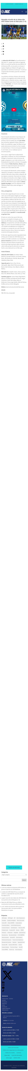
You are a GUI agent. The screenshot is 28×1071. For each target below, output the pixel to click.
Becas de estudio (20, 920)
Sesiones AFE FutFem (13, 944)
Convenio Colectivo (6, 927)
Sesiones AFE (4, 944)
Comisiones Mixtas (5, 925)
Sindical (20, 944)
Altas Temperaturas (21, 918)
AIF (14, 918)
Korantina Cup (5, 935)
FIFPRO (22, 930)
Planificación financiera (6, 939)
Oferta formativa (5, 937)
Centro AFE (4, 923)
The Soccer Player (14, 947)
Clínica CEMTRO (11, 923)
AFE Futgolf (10, 918)
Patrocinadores (19, 937)
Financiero (4, 932)
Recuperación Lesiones (6, 942)
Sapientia (14, 942)
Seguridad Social (21, 942)
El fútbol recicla (5, 930)
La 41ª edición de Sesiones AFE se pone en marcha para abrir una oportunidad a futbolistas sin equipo (12, 908)
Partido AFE (12, 937)
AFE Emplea (4, 918)
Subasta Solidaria (5, 947)
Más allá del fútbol (12, 935)
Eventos (17, 930)
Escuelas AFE (12, 930)
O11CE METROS (21, 935)
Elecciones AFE (22, 927)
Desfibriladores (14, 927)
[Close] (21, 7)
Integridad (16, 932)
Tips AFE (20, 947)
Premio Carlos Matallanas (18, 939)
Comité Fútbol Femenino (16, 925)
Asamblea (4, 920)
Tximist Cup (11, 949)
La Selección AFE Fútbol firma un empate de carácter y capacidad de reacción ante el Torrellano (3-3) (13, 893)
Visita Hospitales (18, 949)
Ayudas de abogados (11, 920)
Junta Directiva (22, 932)
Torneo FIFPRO (5, 949)
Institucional (10, 932)
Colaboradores (19, 923)
